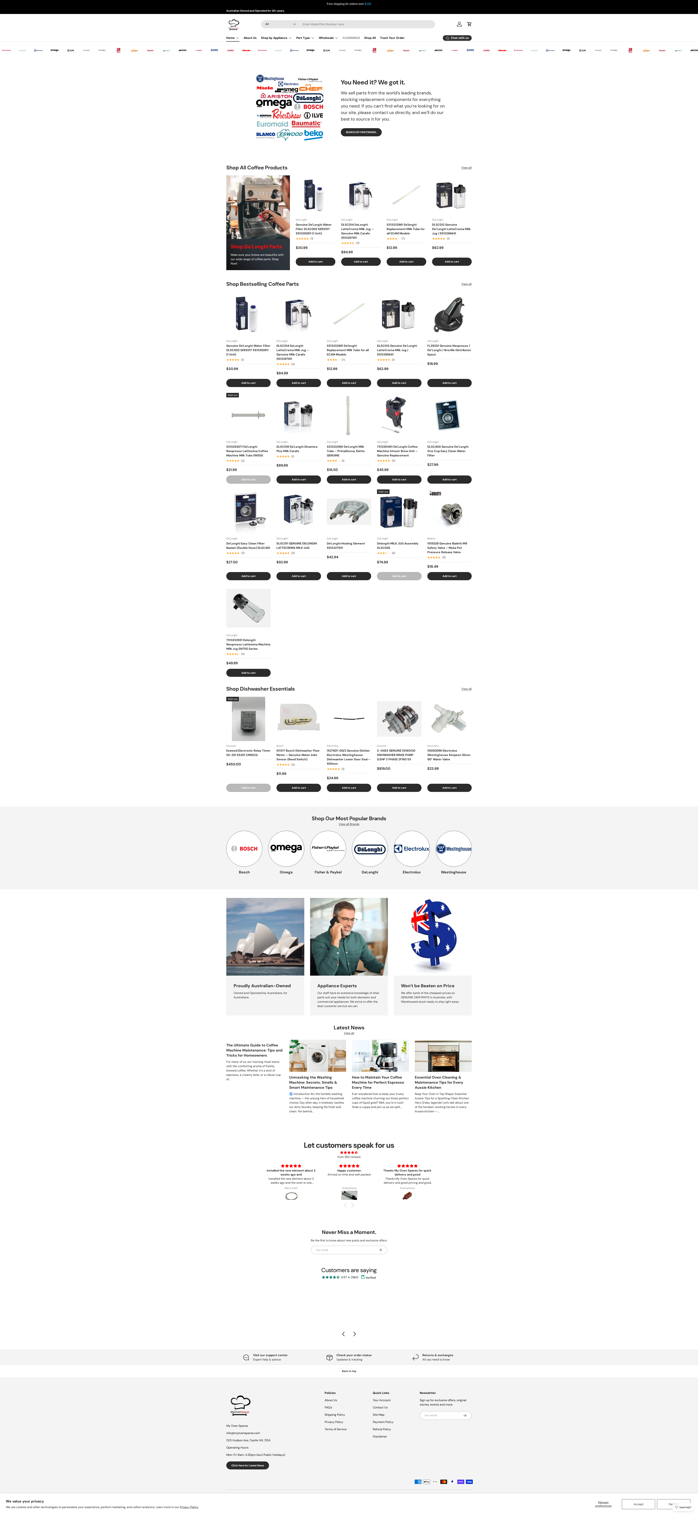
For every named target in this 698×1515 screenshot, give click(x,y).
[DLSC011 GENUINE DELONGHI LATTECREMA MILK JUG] (298, 511)
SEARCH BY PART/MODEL (361, 132)
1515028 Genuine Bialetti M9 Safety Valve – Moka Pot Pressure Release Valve (447, 548)
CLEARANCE (351, 38)
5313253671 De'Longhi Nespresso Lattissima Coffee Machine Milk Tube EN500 (247, 451)
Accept (638, 1504)
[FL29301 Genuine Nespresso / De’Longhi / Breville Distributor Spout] (449, 314)
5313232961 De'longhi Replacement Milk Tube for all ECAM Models (406, 229)
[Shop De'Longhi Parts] (258, 207)
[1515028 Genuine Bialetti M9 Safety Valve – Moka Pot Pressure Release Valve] (449, 511)
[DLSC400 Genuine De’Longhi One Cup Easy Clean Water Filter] (449, 415)
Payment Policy (383, 1422)
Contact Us (380, 1407)
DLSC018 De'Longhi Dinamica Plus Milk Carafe (296, 449)
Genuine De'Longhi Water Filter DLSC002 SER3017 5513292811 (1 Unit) (314, 229)
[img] (349, 1152)
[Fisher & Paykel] (328, 849)
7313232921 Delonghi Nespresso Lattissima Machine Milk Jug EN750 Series (248, 644)
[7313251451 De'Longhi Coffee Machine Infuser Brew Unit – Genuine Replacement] (399, 415)
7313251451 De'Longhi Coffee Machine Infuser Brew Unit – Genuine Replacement (397, 451)
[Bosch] (244, 849)
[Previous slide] (343, 1334)
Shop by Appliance (274, 38)
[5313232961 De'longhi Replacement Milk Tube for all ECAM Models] (406, 195)
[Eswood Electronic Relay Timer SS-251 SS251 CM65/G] (248, 719)
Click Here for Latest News (247, 1465)
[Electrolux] (412, 849)
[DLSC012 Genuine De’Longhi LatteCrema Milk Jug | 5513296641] (452, 195)
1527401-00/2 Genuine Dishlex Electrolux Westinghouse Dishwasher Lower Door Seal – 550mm (348, 757)
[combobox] (348, 24)
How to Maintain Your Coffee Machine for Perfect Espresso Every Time (378, 1082)
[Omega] (286, 849)
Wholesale (326, 38)
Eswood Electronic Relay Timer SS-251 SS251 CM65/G (248, 753)
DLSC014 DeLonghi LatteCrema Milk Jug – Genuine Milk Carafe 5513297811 (357, 231)
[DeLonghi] (370, 849)
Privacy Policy (334, 1422)
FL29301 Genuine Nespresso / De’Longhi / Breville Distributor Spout (449, 350)
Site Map (378, 1415)
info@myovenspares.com (243, 1433)
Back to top (349, 1371)
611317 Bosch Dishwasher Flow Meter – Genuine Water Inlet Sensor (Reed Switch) (297, 755)
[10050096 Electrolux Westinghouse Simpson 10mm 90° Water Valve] (449, 719)
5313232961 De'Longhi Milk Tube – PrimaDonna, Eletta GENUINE (345, 451)
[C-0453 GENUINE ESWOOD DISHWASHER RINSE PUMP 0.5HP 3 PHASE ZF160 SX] (399, 719)
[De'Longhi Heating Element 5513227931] (349, 511)
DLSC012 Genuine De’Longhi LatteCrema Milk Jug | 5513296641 (451, 229)
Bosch (244, 872)
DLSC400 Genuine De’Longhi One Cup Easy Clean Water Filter (447, 451)
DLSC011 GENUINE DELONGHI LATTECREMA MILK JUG (296, 546)
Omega (286, 872)
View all (466, 168)
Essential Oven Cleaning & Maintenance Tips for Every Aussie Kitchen (439, 1082)
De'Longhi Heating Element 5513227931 (346, 546)
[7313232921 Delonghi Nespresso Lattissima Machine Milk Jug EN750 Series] (248, 608)
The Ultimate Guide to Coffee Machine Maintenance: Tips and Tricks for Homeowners (254, 1050)
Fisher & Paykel (328, 872)
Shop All (370, 38)
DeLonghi (370, 872)
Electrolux (412, 872)
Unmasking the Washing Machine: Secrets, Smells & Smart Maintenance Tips (313, 1082)
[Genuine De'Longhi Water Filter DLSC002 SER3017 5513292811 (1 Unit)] (315, 195)
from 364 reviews (349, 1157)
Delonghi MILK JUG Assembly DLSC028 (397, 546)
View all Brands (349, 824)
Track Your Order (392, 38)
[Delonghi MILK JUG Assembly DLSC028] (399, 511)
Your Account (382, 1400)
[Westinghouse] (454, 849)
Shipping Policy (335, 1415)
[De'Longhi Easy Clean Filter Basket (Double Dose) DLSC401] (248, 511)
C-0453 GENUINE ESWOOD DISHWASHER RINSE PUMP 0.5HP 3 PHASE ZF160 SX (396, 755)
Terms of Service (336, 1429)
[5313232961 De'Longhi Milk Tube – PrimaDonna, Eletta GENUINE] (349, 415)
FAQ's (328, 1407)
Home (230, 38)
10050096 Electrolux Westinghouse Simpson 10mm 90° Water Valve (448, 755)
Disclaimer (380, 1436)
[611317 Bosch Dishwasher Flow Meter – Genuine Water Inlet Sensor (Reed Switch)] (298, 719)
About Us (250, 38)
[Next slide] (354, 1334)
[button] (346, 1205)
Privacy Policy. (189, 1507)
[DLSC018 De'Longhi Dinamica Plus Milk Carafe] (298, 415)
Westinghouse (453, 872)
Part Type (303, 38)
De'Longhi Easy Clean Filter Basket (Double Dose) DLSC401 (248, 546)
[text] (349, 4)
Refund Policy (382, 1429)
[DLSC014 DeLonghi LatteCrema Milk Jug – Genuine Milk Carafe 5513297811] (361, 195)
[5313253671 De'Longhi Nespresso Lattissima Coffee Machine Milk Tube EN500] (248, 415)
